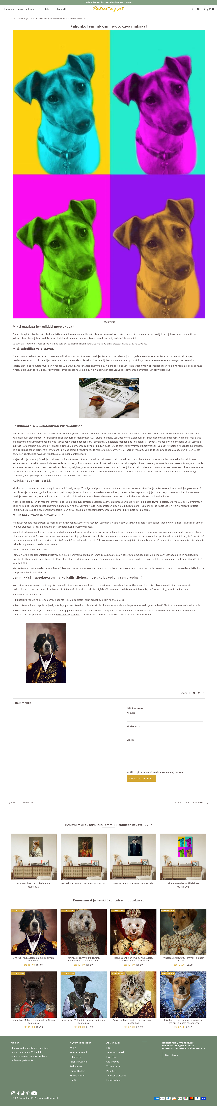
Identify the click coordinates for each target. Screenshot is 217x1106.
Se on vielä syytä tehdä (68, 614)
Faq (108, 1047)
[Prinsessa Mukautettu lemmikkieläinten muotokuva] (183, 932)
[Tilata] (203, 1055)
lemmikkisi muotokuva (67, 356)
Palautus (111, 1070)
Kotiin (13, 19)
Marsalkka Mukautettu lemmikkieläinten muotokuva (34, 1021)
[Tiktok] (22, 1093)
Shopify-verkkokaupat (46, 1097)
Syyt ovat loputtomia (27, 343)
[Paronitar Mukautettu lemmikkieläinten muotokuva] (133, 994)
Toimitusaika (113, 1066)
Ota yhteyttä (112, 1061)
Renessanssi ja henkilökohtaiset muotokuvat (108, 900)
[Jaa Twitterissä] (194, 693)
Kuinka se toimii (26, 9)
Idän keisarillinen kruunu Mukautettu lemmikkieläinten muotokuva (133, 959)
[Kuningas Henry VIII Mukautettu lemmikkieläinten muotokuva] (84, 932)
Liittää (73, 1080)
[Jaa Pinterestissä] (199, 693)
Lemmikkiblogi (23, 19)
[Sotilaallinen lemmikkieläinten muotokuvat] (84, 857)
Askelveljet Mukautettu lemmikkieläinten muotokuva (83, 1021)
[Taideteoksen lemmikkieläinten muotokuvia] (183, 857)
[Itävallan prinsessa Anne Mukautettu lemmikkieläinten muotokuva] (183, 994)
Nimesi (131, 712)
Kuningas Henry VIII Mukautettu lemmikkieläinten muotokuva (83, 959)
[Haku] (193, 9)
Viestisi (131, 739)
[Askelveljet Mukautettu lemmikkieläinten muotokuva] (84, 994)
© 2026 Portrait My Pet (23, 1097)
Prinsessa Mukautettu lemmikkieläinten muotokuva (183, 959)
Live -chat (111, 1056)
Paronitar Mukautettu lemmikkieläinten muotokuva (133, 1021)
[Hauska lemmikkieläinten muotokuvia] (133, 857)
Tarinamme (76, 1066)
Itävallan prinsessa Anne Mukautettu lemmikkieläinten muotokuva (183, 1021)
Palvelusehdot (113, 1080)
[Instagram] (13, 1093)
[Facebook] (18, 1093)
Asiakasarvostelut (79, 1061)
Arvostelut (44, 9)
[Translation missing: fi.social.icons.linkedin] (203, 693)
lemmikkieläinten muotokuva (148, 459)
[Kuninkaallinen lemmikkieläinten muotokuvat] (34, 857)
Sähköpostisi (134, 726)
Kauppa (8, 9)
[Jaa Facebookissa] (190, 693)
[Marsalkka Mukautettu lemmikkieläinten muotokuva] (34, 994)
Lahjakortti (61, 9)
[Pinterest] (28, 1093)
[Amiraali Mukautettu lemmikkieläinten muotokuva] (34, 932)
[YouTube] (34, 1093)
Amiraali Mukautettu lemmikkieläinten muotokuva (33, 959)
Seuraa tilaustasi (115, 1052)
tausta (99, 437)
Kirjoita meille (77, 1075)
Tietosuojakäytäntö (116, 1075)
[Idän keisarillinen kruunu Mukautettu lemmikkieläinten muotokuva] (133, 932)
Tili (198, 9)
